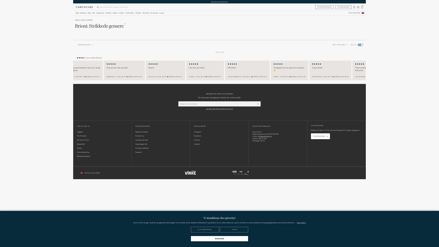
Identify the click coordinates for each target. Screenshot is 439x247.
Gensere (89, 20)
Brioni (77, 20)
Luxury (161, 13)
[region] (219, 70)
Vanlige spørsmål (141, 140)
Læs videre (301, 223)
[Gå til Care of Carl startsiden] (84, 7)
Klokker (108, 13)
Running (146, 13)
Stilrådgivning (343, 7)
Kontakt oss (139, 136)
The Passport (82, 136)
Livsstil (121, 13)
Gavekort (138, 152)
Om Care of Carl (83, 140)
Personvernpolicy (83, 152)
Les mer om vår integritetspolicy (219, 109)
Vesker (115, 13)
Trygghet (80, 132)
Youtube (197, 140)
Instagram (197, 132)
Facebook (197, 136)
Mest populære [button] (339, 45)
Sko (93, 13)
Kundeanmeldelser (142, 148)
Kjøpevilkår (81, 144)
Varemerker (130, 13)
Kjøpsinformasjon (141, 132)
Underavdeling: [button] (84, 45)
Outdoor (138, 13)
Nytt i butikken (81, 13)
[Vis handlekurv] (362, 7)
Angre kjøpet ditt (141, 144)
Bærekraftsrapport (83, 156)
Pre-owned (154, 13)
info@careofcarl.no (265, 136)
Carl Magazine (354, 13)
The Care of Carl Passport (219, 2)
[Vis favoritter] (358, 7)
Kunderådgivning (324, 7)
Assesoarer (100, 13)
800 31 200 (262, 139)
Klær (89, 13)
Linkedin (197, 144)
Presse (79, 148)
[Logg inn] (354, 7)
